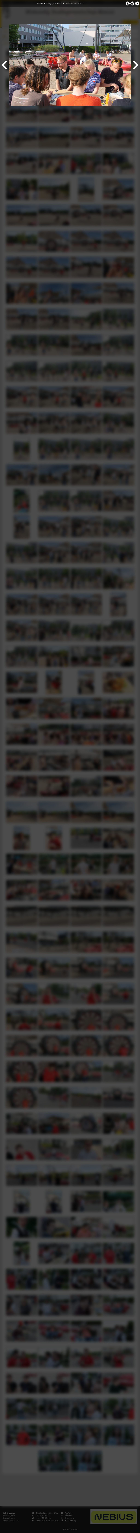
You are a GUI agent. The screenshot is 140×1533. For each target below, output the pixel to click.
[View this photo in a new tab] (132, 3)
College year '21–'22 (54, 3)
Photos (40, 3)
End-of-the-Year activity (74, 3)
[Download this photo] (128, 3)
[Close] (137, 3)
